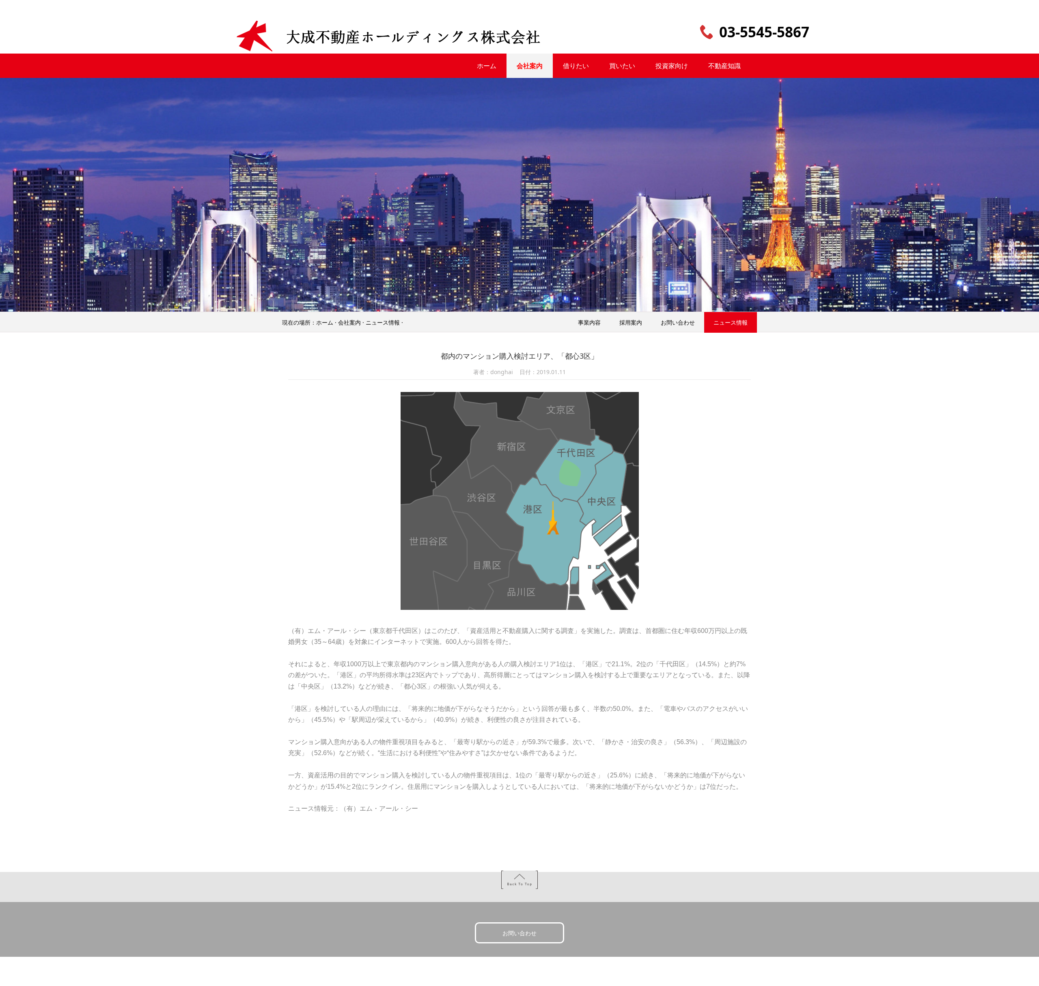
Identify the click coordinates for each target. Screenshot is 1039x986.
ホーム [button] (486, 65)
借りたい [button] (576, 65)
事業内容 (589, 322)
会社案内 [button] (530, 65)
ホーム (324, 322)
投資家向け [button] (671, 65)
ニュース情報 (383, 322)
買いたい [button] (622, 65)
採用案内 (630, 322)
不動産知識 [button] (724, 65)
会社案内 (349, 322)
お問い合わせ (678, 322)
